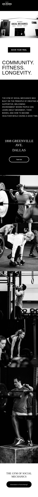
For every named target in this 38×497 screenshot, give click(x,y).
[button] (37, 5)
